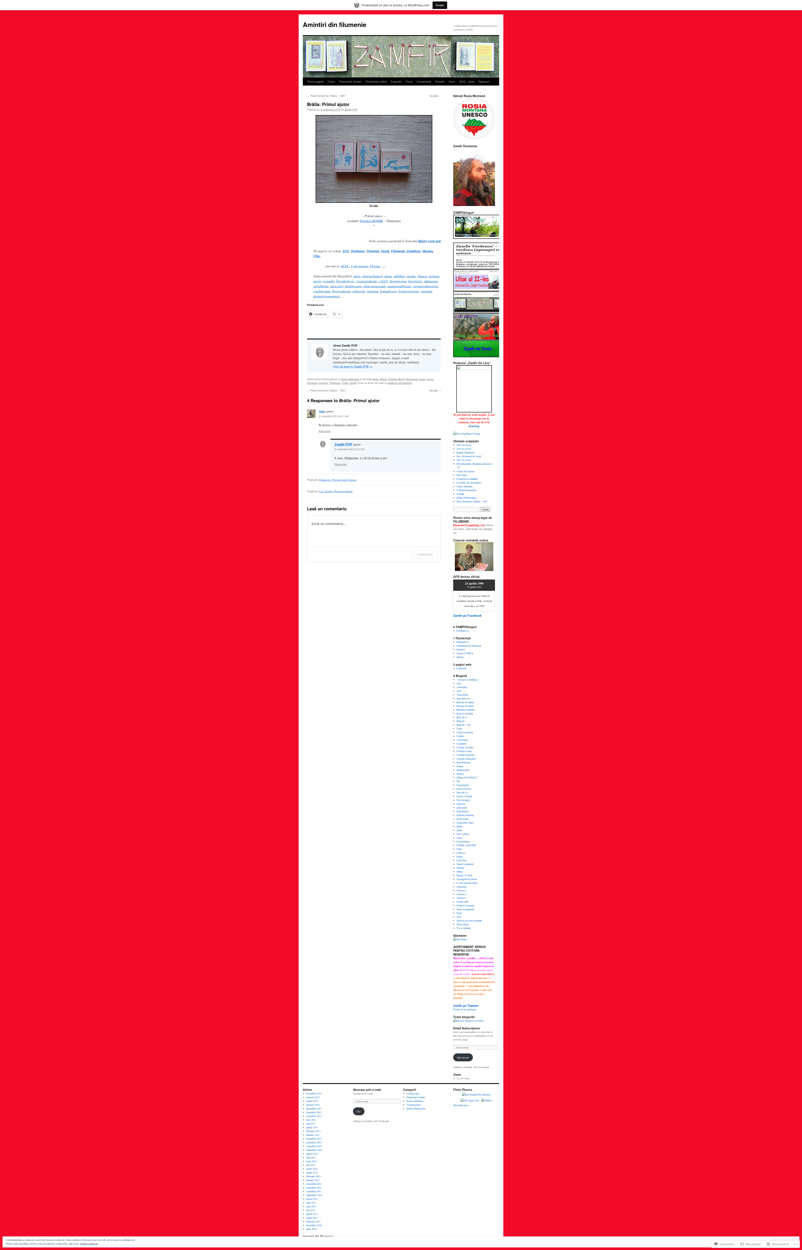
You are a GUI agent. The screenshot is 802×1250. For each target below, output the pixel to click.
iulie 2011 (311, 1202)
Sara (459, 916)
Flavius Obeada (464, 796)
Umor (452, 81)
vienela (410, 276)
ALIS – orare (467, 81)
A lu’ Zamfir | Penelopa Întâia (336, 491)
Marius (460, 657)
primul (430, 379)
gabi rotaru (462, 807)
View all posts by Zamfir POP (352, 366)
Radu (459, 913)
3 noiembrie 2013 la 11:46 (334, 416)
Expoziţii (396, 81)
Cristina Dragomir (466, 754)
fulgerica (461, 803)
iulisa (356, 276)
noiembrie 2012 (314, 1142)
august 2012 (312, 1153)
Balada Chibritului (466, 452)
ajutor (376, 379)
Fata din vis (462, 792)
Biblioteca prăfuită (466, 709)
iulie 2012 (311, 1157)
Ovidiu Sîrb (462, 901)
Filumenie (461, 668)
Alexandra (462, 687)
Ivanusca (461, 852)
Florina (375, 266)
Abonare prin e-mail (367, 1090)
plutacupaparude (374, 286)
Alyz (459, 690)
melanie (434, 276)
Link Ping (461, 860)
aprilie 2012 (312, 1168)
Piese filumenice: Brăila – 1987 (326, 95)
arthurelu (358, 291)
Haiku (460, 826)
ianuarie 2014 (313, 1104)
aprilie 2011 (312, 1213)
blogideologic (345, 281)
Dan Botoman (463, 762)
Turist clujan (463, 924)
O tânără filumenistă (466, 490)
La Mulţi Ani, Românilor (469, 482)
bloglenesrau (398, 281)
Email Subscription (466, 1028)
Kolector (461, 649)
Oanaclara (461, 886)
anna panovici (463, 698)
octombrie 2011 (314, 1191)
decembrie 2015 (314, 1093)
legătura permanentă (400, 383)
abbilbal (398, 276)
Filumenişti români (350, 81)
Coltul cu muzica (465, 732)
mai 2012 (310, 1165)
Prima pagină (315, 81)
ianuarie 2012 (313, 1180)
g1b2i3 (383, 281)
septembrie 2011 (314, 1195)
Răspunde (325, 431)
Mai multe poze (460, 1105)
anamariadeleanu (399, 286)
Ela (458, 781)
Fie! (359, 1111)
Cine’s (331, 81)
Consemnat (462, 739)
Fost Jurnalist (463, 800)
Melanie (460, 867)
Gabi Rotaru (463, 811)
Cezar (459, 728)
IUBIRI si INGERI (466, 845)
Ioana (459, 837)
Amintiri (439, 81)
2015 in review (464, 445)
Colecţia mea (412, 1093)
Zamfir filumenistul (415, 1108)
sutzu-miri (336, 286)
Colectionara (359, 266)
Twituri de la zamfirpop (464, 1009)
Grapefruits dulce (465, 822)
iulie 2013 (311, 1119)
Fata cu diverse (464, 788)
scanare (323, 383)
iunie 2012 (311, 1161)
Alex (459, 683)
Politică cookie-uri (89, 1243)
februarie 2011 (313, 1221)
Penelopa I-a (463, 630)
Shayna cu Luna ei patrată (469, 920)
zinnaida (426, 291)
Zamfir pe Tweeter (465, 1005)
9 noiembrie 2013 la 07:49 (349, 449)
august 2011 (312, 1198)
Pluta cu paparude (465, 909)
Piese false (462, 475)
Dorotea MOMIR (371, 221)
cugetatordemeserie (425, 286)
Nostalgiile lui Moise (467, 879)
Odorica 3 (461, 897)
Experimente (463, 785)
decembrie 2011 (314, 1183)
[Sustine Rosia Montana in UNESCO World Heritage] (474, 138)
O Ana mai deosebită (467, 882)
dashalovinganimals (326, 296)
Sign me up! (463, 1057)
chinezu (422, 276)
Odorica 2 (461, 894)
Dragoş (460, 773)
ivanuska (329, 281)
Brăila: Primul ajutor (328, 104)
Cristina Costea (464, 751)
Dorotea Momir (396, 379)
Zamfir (352, 383)
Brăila (383, 379)
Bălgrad (460, 721)
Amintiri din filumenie (334, 24)
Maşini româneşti (465, 864)
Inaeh (459, 830)
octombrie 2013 (314, 1116)
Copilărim (461, 743)
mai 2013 (310, 1123)
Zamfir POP (351, 109)
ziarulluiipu (320, 286)
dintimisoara (353, 286)
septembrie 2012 (314, 1149)
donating (474, 426)
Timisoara (334, 383)
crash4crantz (321, 291)
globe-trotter (463, 818)
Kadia (459, 856)
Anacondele (462, 694)
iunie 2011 (311, 1206)
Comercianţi (424, 81)
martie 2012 (312, 1172)
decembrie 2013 (314, 1108)
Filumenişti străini (376, 81)
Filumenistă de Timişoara (469, 645)
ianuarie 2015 (313, 1097)
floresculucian (341, 291)
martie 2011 (312, 1217)
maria (317, 281)
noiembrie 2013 (314, 1112)
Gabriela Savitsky (465, 815)
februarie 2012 (313, 1176)
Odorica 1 (461, 890)
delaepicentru (463, 769)
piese (422, 379)
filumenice (412, 379)
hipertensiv (415, 281)
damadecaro (388, 291)
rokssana (372, 291)
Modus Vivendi (464, 875)
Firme (409, 81)
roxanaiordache (366, 281)
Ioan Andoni (463, 833)
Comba (460, 736)
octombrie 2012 (314, 1146)
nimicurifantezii (372, 276)
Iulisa (459, 849)
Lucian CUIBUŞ (465, 653)
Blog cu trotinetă (465, 713)
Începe (440, 5)
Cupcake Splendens (466, 758)
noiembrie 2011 (314, 1187)
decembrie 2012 (314, 1138)
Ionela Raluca (463, 841)
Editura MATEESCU (467, 777)
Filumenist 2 (463, 642)
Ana (322, 411)
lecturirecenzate (408, 291)
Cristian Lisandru (465, 747)
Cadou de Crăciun (465, 471)
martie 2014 (312, 1101)
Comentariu (425, 554)
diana (388, 276)
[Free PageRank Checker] (466, 433)
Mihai (459, 871)
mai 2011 (310, 1210)
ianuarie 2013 (313, 1134)
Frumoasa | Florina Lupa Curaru (338, 480)
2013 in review (464, 460)
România (312, 383)
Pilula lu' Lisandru (466, 905)
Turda (345, 383)
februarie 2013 (313, 1131)
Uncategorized (413, 1104)
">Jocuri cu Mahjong (467, 679)
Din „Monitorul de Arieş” (469, 456)
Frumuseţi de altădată (467, 478)
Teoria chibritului (349, 379)
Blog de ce (462, 717)
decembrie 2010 (314, 1225)
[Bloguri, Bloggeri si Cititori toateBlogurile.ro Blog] (468, 1020)
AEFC (345, 266)
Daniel (460, 766)
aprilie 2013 (312, 1127)
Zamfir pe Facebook (467, 615)
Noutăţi (435, 95)
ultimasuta (431, 281)
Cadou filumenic (465, 486)
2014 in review (464, 448)
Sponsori (484, 81)
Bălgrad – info (464, 724)
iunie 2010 (311, 1229)
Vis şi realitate (464, 928)
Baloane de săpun (465, 702)
